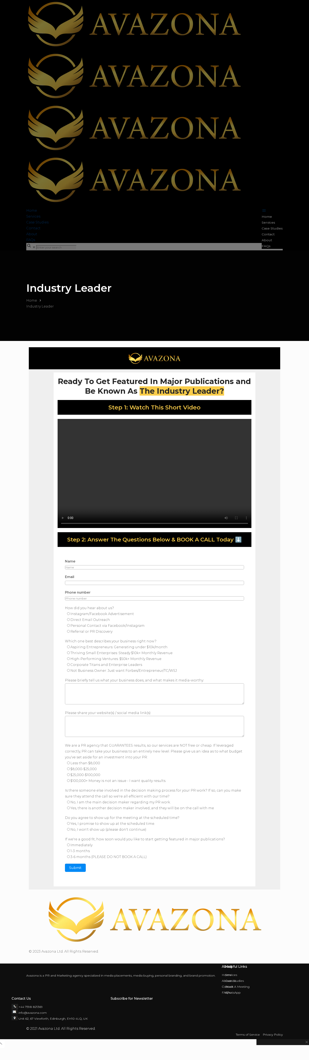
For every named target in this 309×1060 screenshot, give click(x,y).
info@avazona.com (32, 1013)
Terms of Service (248, 1034)
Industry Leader (40, 306)
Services (231, 975)
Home (31, 300)
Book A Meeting (237, 987)
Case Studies (234, 981)
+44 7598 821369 (30, 1007)
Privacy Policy (273, 1034)
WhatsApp (233, 992)
